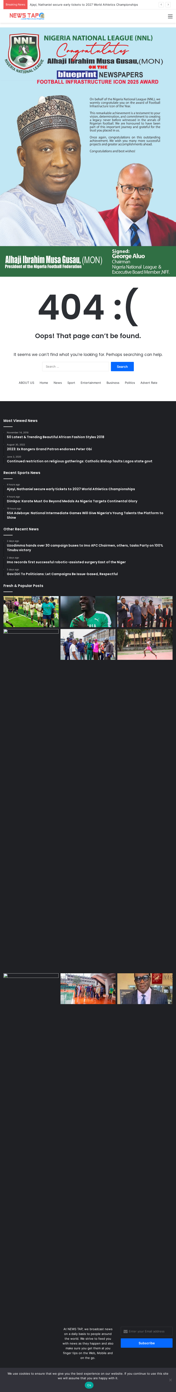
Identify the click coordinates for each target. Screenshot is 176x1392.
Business (113, 382)
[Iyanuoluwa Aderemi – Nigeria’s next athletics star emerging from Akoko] (145, 644)
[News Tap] (25, 16)
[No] (170, 1380)
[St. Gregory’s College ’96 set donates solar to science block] (31, 1144)
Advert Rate (148, 382)
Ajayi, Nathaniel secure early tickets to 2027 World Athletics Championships (84, 4)
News (58, 382)
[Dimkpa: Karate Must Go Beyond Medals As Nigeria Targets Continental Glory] (145, 611)
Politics (130, 382)
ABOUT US (26, 382)
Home (44, 382)
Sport (71, 382)
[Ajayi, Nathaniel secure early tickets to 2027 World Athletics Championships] (88, 611)
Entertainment (91, 382)
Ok (89, 1385)
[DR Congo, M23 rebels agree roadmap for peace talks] (31, 800)
